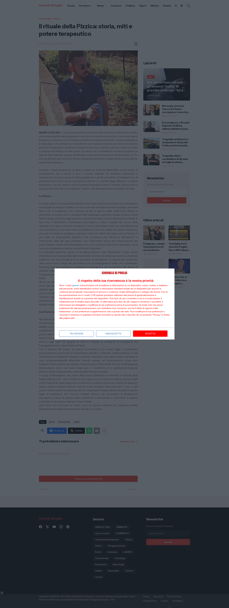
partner (75, 285)
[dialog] (114, 304)
